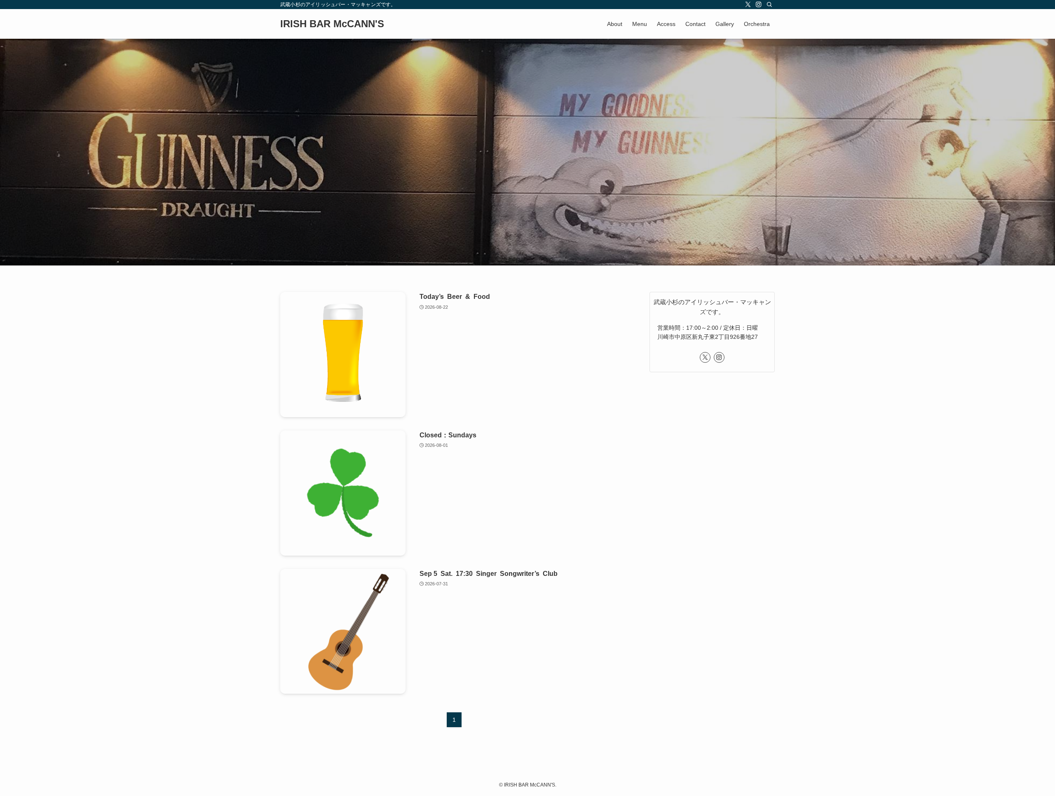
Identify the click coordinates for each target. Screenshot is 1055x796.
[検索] (769, 4)
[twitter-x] (748, 4)
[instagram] (758, 4)
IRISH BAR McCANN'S (332, 24)
